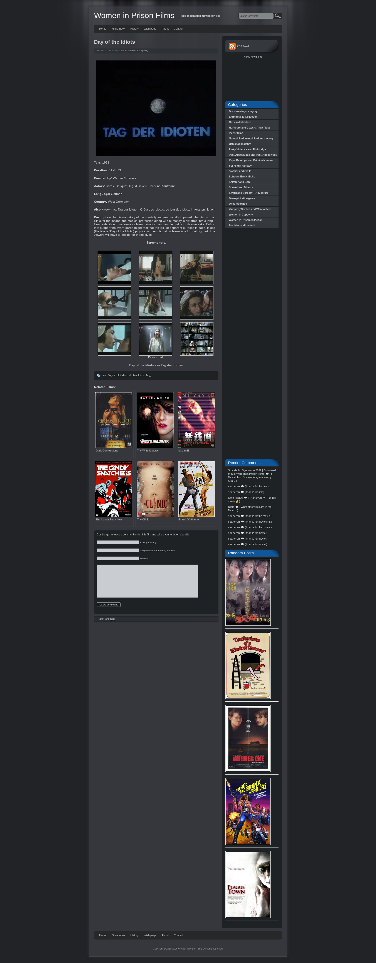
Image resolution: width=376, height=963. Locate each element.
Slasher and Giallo (240, 171)
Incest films (236, 133)
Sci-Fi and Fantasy (240, 165)
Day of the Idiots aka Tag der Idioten (156, 365)
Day (110, 375)
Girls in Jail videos (240, 122)
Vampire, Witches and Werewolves (250, 209)
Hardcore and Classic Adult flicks (249, 127)
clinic (104, 375)
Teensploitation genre (242, 198)
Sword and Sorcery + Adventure (249, 192)
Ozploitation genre (240, 143)
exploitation (121, 375)
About (165, 28)
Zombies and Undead (242, 225)
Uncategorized (238, 203)
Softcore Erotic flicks (242, 176)
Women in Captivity (138, 50)
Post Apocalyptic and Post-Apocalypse (253, 154)
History (134, 28)
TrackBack (106, 618)
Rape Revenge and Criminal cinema (251, 160)
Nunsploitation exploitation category (251, 138)
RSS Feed (243, 46)
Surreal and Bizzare (241, 187)
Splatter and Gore (240, 182)
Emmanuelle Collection (243, 116)
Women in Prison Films (134, 15)
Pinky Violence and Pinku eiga (247, 149)
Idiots (141, 375)
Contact (178, 28)
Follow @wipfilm (252, 57)
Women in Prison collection (245, 220)
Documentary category (243, 111)
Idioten (133, 375)
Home (102, 28)
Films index (118, 28)
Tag (148, 375)
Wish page (150, 28)
